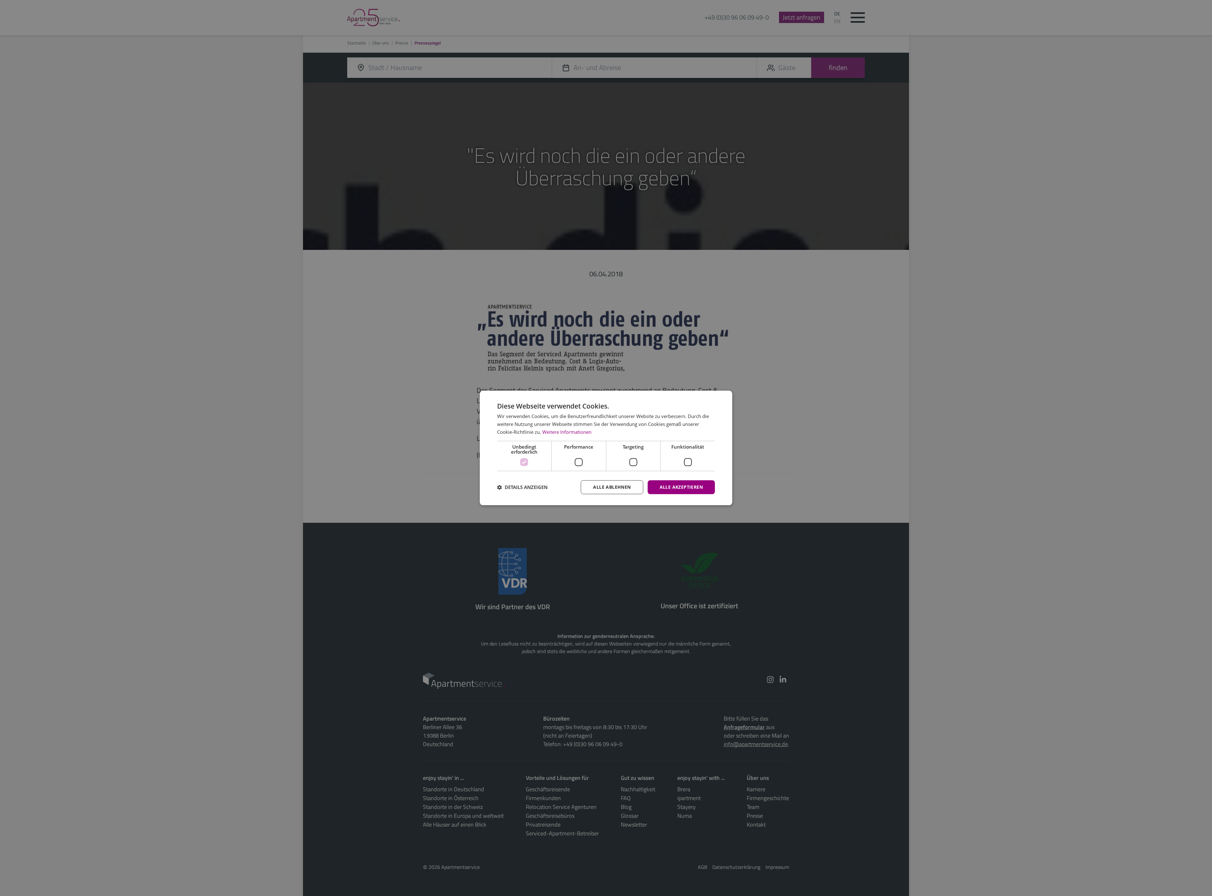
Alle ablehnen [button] (612, 487)
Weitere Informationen (566, 432)
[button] (522, 487)
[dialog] (606, 448)
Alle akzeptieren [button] (681, 487)
